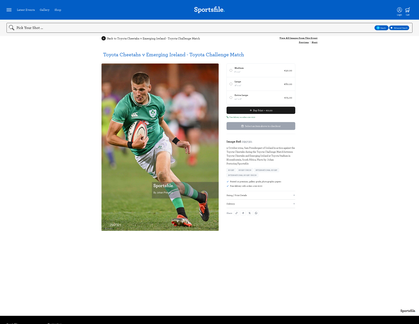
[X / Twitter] (249, 213)
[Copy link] (236, 213)
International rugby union (242, 175)
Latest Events (26, 10)
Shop (58, 10)
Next (315, 42)
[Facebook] (243, 213)
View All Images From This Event (298, 38)
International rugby (266, 170)
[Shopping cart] (407, 9)
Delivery (231, 203)
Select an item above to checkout (263, 126)
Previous (304, 42)
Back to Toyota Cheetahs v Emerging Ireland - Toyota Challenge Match (153, 38)
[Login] (399, 9)
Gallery (45, 10)
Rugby (231, 170)
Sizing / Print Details (237, 195)
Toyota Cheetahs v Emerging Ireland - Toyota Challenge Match (173, 54)
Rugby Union (245, 170)
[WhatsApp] (256, 213)
